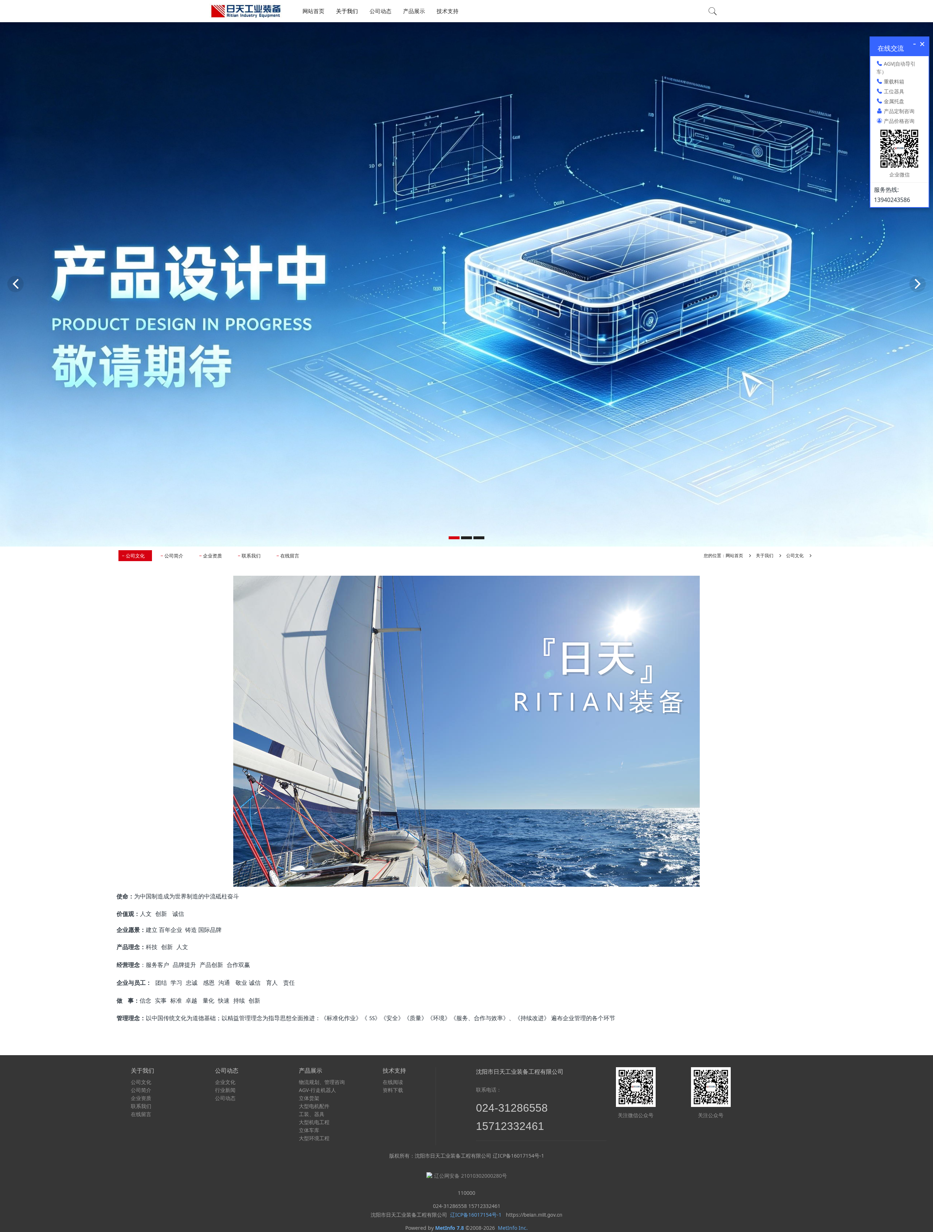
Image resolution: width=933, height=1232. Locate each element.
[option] (466, 284)
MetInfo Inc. (513, 1227)
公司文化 (135, 555)
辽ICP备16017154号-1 (475, 1214)
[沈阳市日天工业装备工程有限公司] (246, 11)
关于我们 (764, 555)
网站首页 (313, 11)
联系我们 (251, 555)
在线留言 (289, 555)
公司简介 (173, 555)
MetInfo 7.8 (449, 1227)
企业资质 (212, 555)
